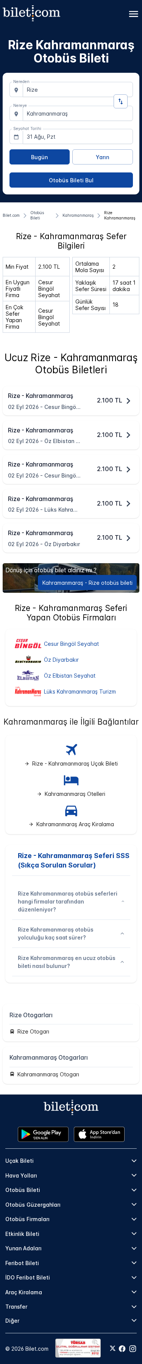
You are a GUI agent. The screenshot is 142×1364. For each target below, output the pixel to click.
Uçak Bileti (19, 1160)
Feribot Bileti (22, 1263)
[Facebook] (122, 1349)
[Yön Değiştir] (121, 101)
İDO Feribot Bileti (27, 1277)
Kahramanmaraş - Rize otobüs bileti (87, 582)
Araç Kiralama (23, 1292)
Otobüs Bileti (22, 1190)
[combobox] (78, 89)
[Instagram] (133, 1349)
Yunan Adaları (23, 1248)
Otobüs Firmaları (27, 1219)
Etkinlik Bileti (22, 1234)
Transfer (16, 1306)
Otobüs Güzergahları (33, 1204)
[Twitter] (112, 1348)
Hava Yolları (21, 1175)
